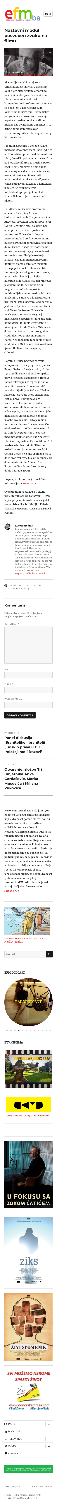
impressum (37, 1486)
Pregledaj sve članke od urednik (30, 573)
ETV (12, 1486)
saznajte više (11, 890)
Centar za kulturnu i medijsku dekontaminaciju (28, 1115)
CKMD (19, 1486)
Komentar (11, 624)
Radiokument (16, 1002)
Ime (7, 669)
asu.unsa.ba (29, 483)
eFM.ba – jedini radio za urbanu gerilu (22, 1495)
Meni (48, 14)
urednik (13, 585)
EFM (6, 1486)
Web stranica (13, 699)
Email (9, 684)
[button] (6, 1069)
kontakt (49, 1486)
